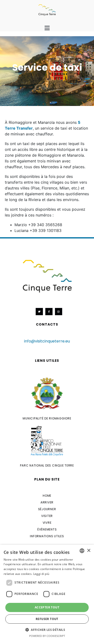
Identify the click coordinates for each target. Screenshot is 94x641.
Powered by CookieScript (47, 636)
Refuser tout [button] (47, 619)
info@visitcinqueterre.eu (47, 341)
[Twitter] (39, 311)
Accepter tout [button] (47, 607)
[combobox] (82, 550)
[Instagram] (58, 311)
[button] (47, 629)
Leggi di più (41, 574)
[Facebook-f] (49, 311)
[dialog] (47, 593)
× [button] (88, 550)
